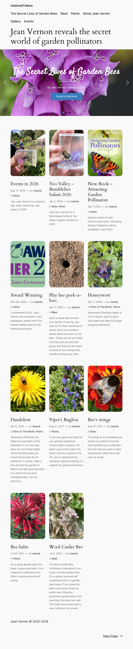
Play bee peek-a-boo (65, 298)
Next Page (112, 636)
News (16, 195)
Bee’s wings (99, 419)
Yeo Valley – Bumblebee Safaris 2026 (61, 189)
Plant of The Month (101, 306)
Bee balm (19, 547)
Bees (54, 206)
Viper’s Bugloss (63, 419)
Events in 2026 (24, 184)
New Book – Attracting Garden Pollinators (100, 192)
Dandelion (21, 419)
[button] (5, 82)
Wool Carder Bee (66, 547)
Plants (116, 306)
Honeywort (99, 295)
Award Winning (26, 295)
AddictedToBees (22, 5)
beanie (38, 190)
